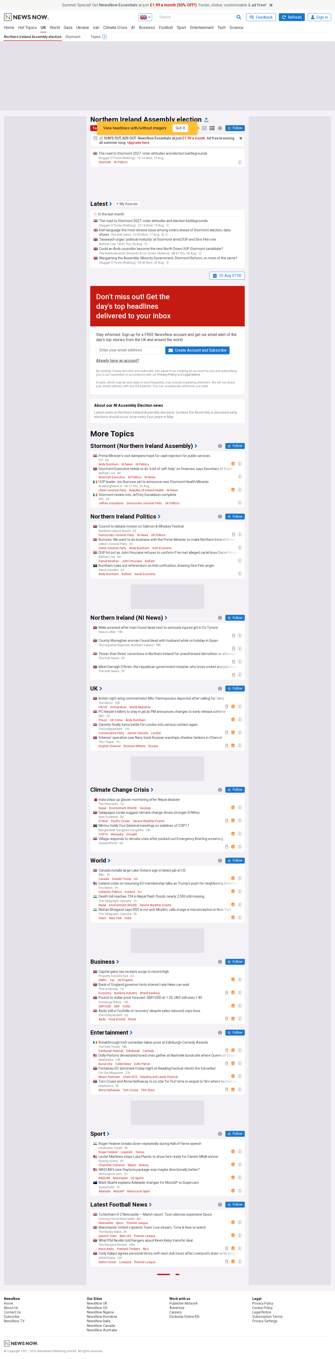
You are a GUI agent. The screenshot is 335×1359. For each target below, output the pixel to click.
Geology (145, 808)
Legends (126, 1152)
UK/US (103, 707)
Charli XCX (130, 1076)
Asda (102, 1019)
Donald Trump (121, 878)
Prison (103, 720)
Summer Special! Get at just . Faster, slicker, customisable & (164, 5)
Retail (132, 1019)
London (156, 733)
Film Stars (148, 1090)
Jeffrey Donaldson (111, 503)
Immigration (118, 707)
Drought (131, 834)
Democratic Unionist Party (144, 503)
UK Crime (116, 720)
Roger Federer (108, 1152)
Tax (112, 980)
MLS (146, 1249)
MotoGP (119, 1191)
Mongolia (117, 834)
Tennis (139, 1152)
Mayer (132, 1165)
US (136, 878)
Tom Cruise (130, 1090)
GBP (117, 1006)
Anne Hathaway (109, 1090)
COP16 (103, 834)
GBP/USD (105, 1006)
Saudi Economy (144, 574)
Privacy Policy (167, 374)
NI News (127, 464)
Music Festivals (109, 1076)
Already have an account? (117, 360)
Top (95, 128)
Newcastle (106, 1223)
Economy (105, 993)
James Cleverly (137, 733)
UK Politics (172, 503)
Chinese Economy (111, 1350)
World (55, 27)
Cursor (103, 1337)
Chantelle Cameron (112, 1165)
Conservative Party (111, 733)
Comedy (148, 1051)
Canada (104, 878)
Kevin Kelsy (106, 1249)
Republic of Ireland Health (146, 490)
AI (133, 27)
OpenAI (129, 1337)
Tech (222, 27)
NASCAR (104, 1178)
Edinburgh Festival (111, 1051)
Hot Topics (27, 27)
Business (147, 27)
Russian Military (134, 746)
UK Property (125, 980)
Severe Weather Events (149, 821)
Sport (181, 27)
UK (43, 27)
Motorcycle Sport (138, 1191)
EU (140, 891)
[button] (127, 204)
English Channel (110, 746)
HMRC (103, 980)
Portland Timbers (128, 1249)
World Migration (140, 707)
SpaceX (116, 1337)
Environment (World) (123, 808)
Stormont (72, 37)
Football (166, 27)
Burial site (105, 1063)
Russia (153, 746)
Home (9, 27)
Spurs (120, 1223)
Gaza (68, 27)
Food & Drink (117, 1019)
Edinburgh (133, 1051)
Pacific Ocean (120, 821)
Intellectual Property (112, 1324)
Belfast (150, 561)
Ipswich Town (108, 1236)
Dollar (126, 1006)
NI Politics (121, 162)
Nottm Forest (107, 1262)
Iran (96, 27)
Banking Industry (125, 993)
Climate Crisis (115, 27)
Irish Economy (162, 548)
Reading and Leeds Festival (159, 1076)
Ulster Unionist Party (112, 490)
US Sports (137, 1178)
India (128, 918)
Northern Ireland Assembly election (33, 37)
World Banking (150, 993)
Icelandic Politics (110, 891)
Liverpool (125, 1262)
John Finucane (132, 561)
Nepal (102, 808)
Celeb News (123, 1063)
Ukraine (82, 27)
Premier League (137, 1223)
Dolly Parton (142, 1063)
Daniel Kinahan (109, 561)
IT (142, 1350)
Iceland (130, 891)
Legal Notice (191, 374)
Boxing (143, 1165)
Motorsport (120, 1178)
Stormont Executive (112, 477)
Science (236, 27)
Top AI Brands (153, 1324)
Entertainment (202, 27)
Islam (102, 918)
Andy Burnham (109, 464)
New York (115, 918)
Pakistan (132, 1350)
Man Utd (125, 1236)
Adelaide (105, 1191)
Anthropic (135, 1324)
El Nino (103, 821)
